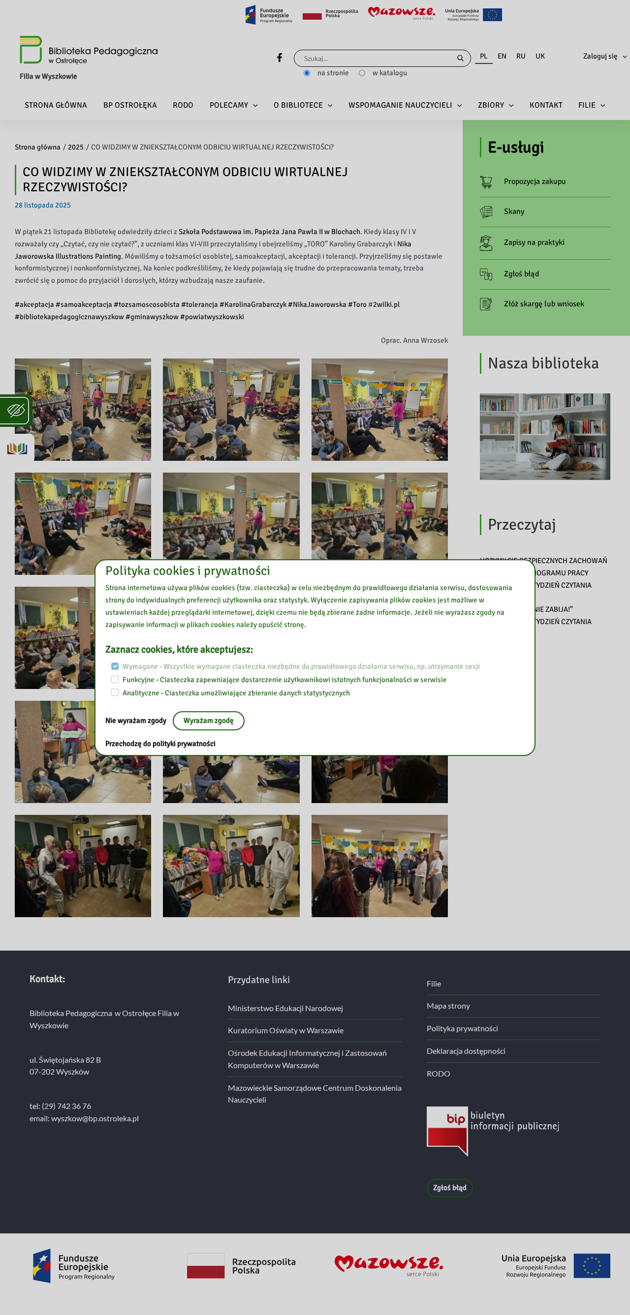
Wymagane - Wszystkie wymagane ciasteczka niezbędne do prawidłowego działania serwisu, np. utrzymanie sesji (301, 666)
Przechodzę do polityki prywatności (160, 744)
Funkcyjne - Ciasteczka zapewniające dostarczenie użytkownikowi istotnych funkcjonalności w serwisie (285, 679)
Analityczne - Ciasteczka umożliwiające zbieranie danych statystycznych (236, 692)
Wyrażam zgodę (209, 721)
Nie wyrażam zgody (136, 721)
